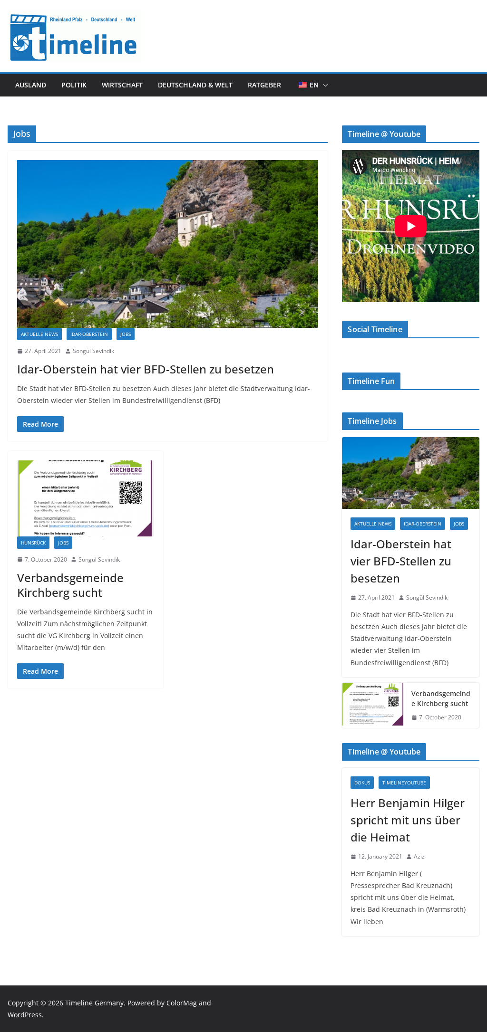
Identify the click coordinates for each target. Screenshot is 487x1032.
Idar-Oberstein (89, 334)
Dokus (362, 782)
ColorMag (181, 1002)
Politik (74, 84)
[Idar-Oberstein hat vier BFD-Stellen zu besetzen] (167, 243)
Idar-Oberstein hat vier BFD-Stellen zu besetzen (145, 369)
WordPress (25, 1014)
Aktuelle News (39, 334)
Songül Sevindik (93, 351)
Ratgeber (264, 84)
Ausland (30, 84)
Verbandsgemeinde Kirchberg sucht (70, 585)
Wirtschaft (122, 84)
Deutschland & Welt (195, 84)
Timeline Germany (94, 1002)
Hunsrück (33, 542)
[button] (323, 85)
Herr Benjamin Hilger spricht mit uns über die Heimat (408, 820)
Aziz (419, 856)
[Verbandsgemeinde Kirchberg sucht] (85, 498)
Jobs (125, 334)
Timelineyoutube (404, 782)
